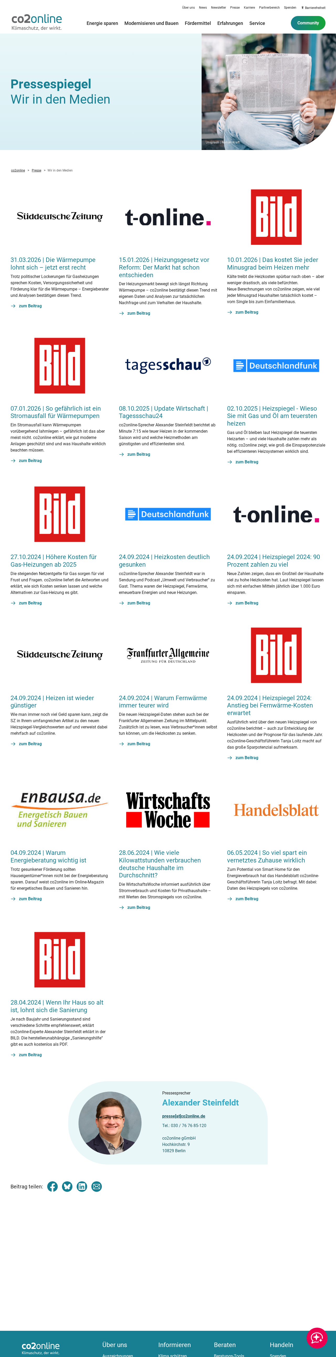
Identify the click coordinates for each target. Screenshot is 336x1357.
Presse (235, 7)
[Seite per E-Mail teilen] (96, 1186)
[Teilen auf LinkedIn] (82, 1186)
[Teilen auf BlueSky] (67, 1186)
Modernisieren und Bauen (151, 23)
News (203, 7)
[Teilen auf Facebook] (52, 1186)
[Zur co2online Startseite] (36, 23)
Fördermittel (198, 23)
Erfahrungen (230, 23)
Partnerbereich (269, 7)
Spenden (290, 7)
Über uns (188, 7)
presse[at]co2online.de (183, 1116)
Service (257, 23)
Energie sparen (102, 23)
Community (308, 22)
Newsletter (218, 7)
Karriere (249, 7)
